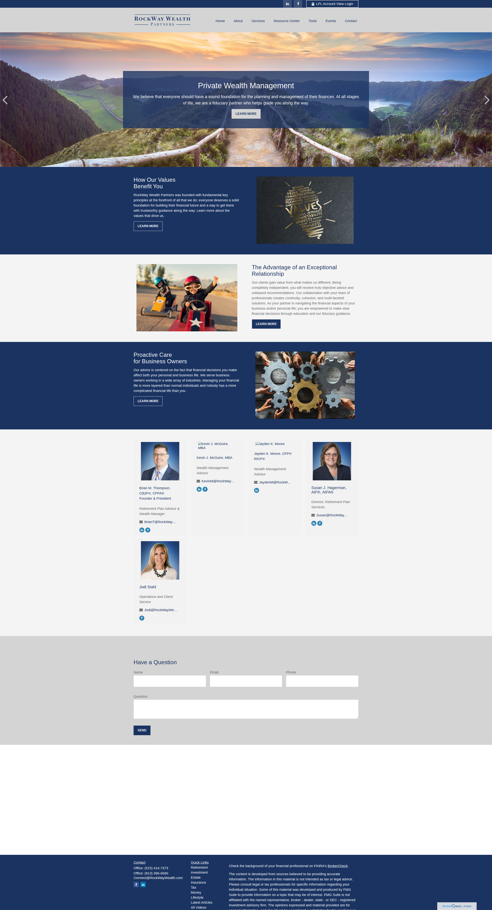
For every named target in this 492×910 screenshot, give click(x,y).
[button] (220, 21)
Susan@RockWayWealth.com (333, 515)
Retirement (199, 867)
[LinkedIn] (287, 4)
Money (196, 892)
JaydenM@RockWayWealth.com (276, 482)
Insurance (198, 882)
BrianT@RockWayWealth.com (161, 522)
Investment (199, 872)
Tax (193, 887)
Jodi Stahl (147, 587)
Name (138, 672)
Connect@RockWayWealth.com (158, 878)
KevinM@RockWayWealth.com (218, 481)
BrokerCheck (338, 866)
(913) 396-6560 (156, 873)
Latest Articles (201, 902)
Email (214, 672)
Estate (196, 877)
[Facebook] (298, 4)
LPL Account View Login (334, 4)
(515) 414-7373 (156, 868)
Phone (291, 672)
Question (140, 696)
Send (142, 730)
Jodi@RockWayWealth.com (161, 610)
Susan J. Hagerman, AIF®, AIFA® (329, 490)
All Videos (198, 907)
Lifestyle (197, 897)
